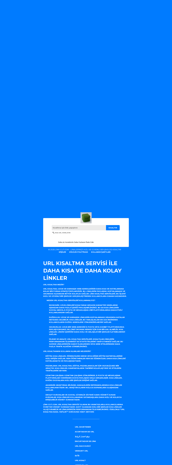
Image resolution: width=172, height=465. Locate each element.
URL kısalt (80, 460)
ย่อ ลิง (77, 455)
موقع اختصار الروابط (82, 436)
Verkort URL (81, 451)
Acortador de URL (84, 432)
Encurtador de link (85, 441)
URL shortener (83, 427)
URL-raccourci (83, 446)
